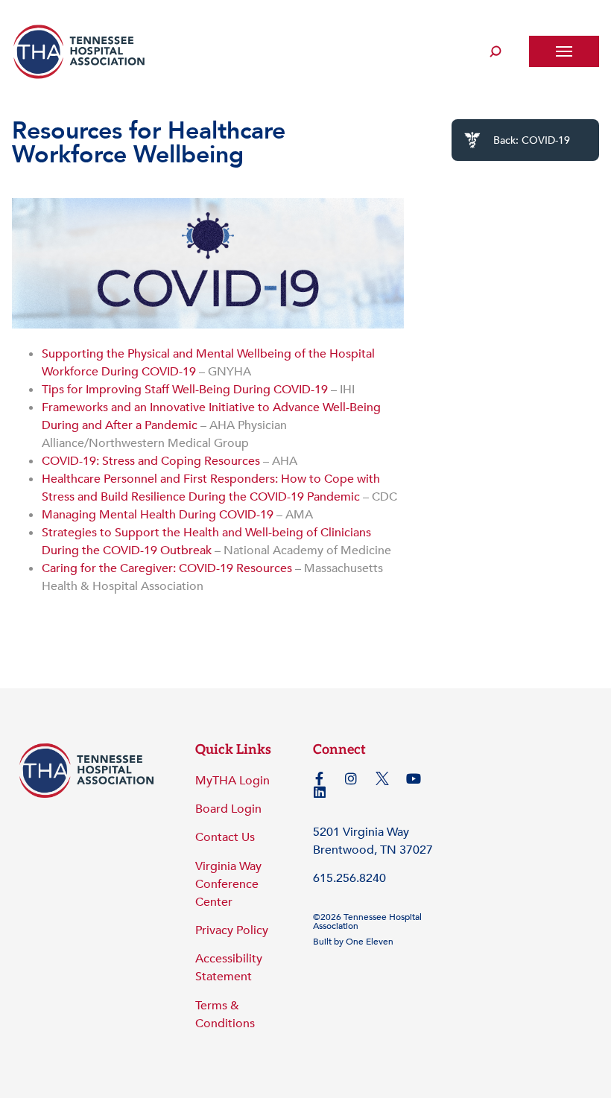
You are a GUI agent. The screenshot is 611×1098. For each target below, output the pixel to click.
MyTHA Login (232, 780)
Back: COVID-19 (531, 140)
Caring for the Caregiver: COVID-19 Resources (167, 568)
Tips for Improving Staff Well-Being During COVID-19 (185, 389)
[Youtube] (413, 778)
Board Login (228, 809)
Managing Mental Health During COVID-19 (157, 515)
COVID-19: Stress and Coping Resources (151, 461)
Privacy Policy (231, 930)
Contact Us (225, 837)
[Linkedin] (319, 792)
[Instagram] (351, 778)
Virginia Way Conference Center (228, 884)
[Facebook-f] (319, 778)
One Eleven (369, 942)
